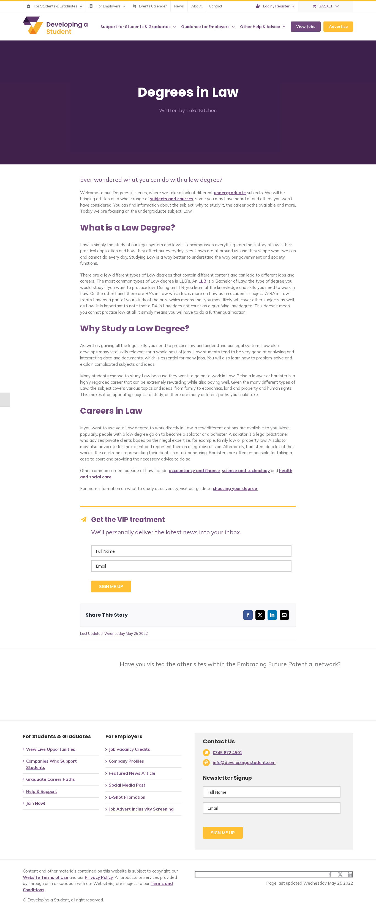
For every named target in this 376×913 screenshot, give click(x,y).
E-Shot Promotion (127, 797)
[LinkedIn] (272, 615)
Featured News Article (132, 773)
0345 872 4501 (227, 752)
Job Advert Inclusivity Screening (141, 809)
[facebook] (330, 874)
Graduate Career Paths (50, 779)
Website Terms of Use (45, 877)
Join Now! (35, 803)
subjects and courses (171, 198)
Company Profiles (126, 761)
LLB (202, 281)
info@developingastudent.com (244, 762)
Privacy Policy (99, 877)
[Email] (284, 615)
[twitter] (340, 874)
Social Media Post (127, 785)
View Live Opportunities (50, 749)
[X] (260, 615)
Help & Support (41, 791)
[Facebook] (248, 615)
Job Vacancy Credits (129, 749)
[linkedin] (350, 874)
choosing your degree (235, 488)
